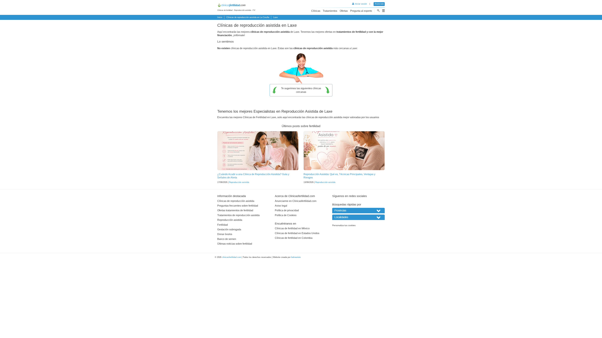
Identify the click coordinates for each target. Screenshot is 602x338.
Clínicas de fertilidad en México (292, 228)
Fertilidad (222, 224)
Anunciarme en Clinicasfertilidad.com (295, 201)
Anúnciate (379, 4)
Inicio (219, 17)
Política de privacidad (287, 210)
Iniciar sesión (360, 4)
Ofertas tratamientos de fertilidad (235, 210)
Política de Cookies (285, 215)
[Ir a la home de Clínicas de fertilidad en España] (236, 5)
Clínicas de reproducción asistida (235, 201)
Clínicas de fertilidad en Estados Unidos (297, 233)
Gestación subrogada (229, 229)
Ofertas (344, 11)
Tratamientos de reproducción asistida (238, 215)
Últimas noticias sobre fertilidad (234, 243)
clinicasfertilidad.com (231, 257)
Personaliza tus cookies (344, 225)
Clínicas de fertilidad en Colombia (293, 238)
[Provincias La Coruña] (358, 210)
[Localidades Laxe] (358, 217)
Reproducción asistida (239, 182)
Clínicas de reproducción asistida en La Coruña (247, 17)
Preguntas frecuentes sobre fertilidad (237, 205)
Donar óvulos (224, 234)
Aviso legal (281, 205)
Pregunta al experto (361, 11)
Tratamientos (330, 11)
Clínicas (315, 11)
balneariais (296, 257)
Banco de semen (226, 239)
